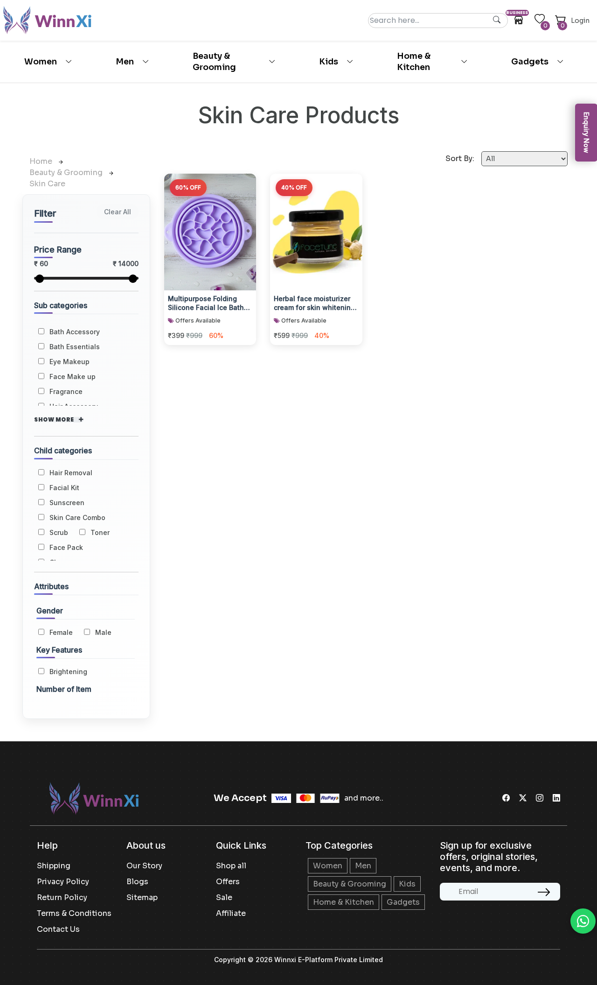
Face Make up (72, 376)
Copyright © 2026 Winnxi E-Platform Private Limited (298, 960)
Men (125, 61)
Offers (228, 881)
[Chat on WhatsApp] (583, 921)
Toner (100, 532)
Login (580, 20)
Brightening (68, 671)
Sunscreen (66, 503)
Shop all (231, 866)
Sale (224, 897)
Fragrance (66, 391)
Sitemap (142, 897)
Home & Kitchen (413, 61)
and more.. (363, 798)
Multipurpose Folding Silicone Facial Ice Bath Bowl (206, 304)
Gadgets (529, 61)
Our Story (144, 866)
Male (103, 632)
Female (61, 632)
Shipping (53, 866)
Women (40, 61)
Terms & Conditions (74, 913)
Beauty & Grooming (214, 61)
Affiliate (231, 913)
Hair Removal (70, 473)
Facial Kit (64, 488)
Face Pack (66, 547)
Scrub (58, 532)
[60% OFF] (210, 231)
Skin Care (47, 184)
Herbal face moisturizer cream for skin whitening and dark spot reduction (314, 304)
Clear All (117, 212)
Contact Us (58, 929)
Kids (328, 61)
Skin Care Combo (77, 517)
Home (41, 161)
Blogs (137, 881)
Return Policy (62, 897)
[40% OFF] (316, 231)
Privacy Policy (63, 881)
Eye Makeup (69, 362)
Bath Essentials (74, 347)
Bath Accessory (74, 332)
